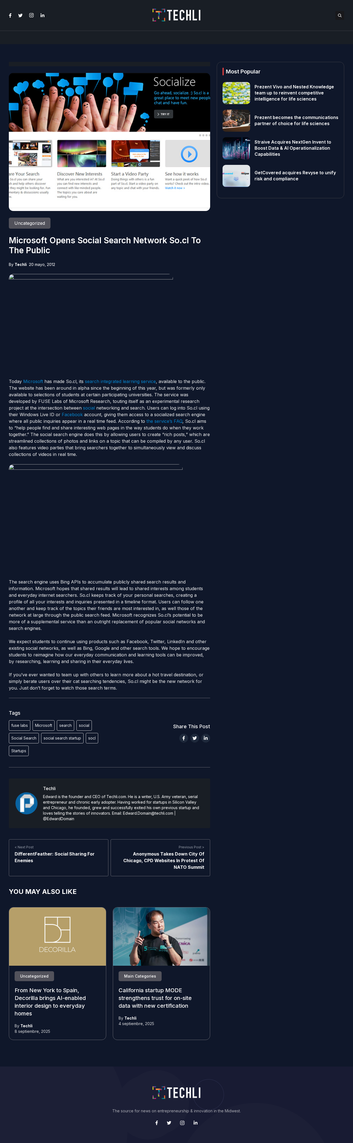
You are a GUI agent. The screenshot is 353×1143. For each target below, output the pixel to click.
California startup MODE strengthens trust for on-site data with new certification (155, 998)
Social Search (23, 738)
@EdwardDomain (58, 818)
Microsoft (33, 381)
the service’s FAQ (164, 421)
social (89, 408)
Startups (18, 750)
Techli (21, 264)
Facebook (72, 414)
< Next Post (24, 847)
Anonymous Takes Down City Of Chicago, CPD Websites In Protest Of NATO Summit (163, 860)
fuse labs (19, 725)
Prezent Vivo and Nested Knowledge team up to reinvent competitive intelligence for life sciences (294, 93)
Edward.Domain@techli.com (148, 813)
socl (92, 738)
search (65, 725)
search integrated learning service (120, 381)
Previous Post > (191, 847)
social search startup (62, 738)
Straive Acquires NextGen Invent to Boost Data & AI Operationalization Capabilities (293, 148)
